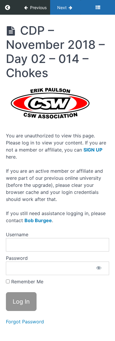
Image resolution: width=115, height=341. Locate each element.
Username (17, 234)
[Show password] (98, 268)
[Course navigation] (97, 7)
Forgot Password (25, 322)
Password (17, 258)
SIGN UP (92, 150)
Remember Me (26, 282)
